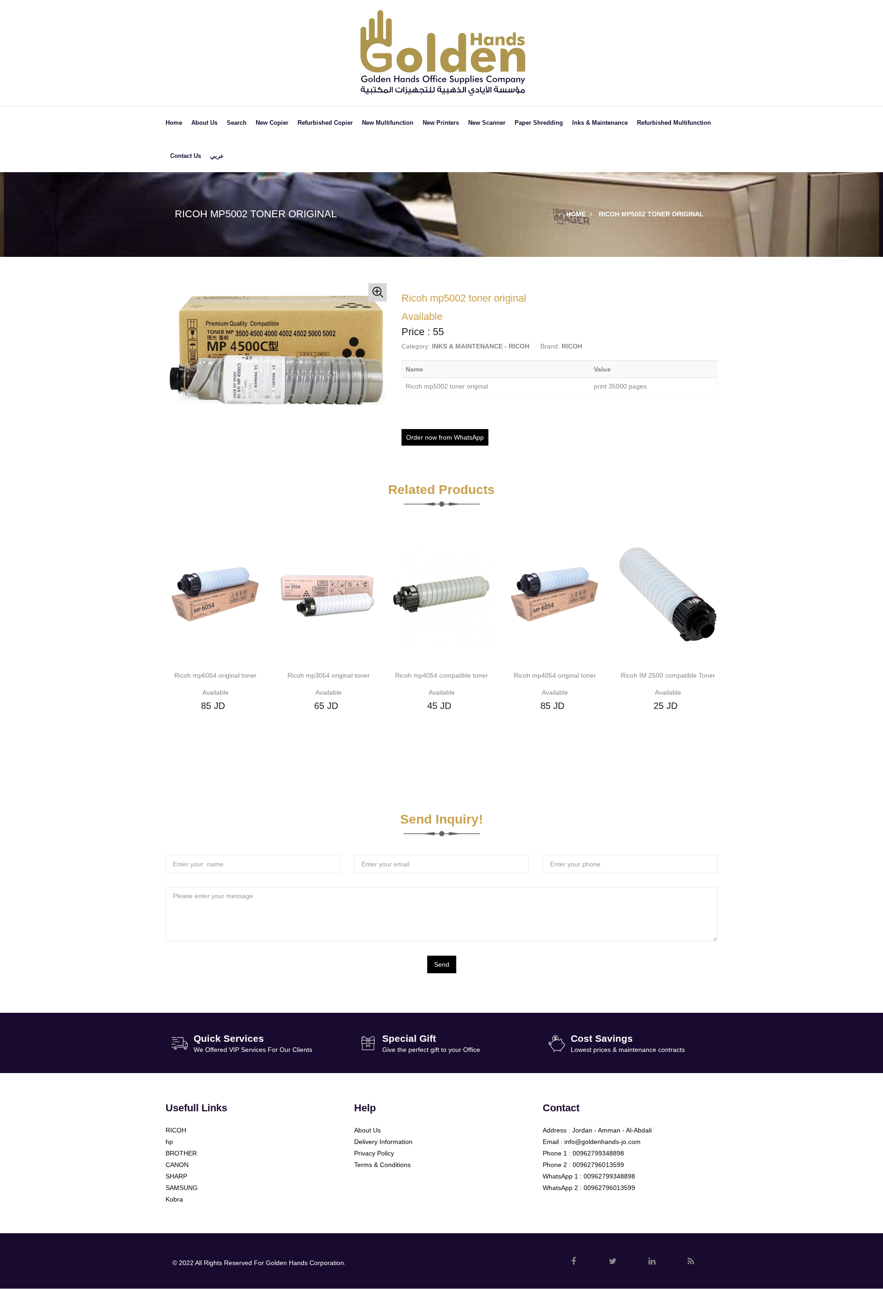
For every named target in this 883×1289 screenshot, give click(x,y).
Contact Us (185, 155)
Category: (415, 346)
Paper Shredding (539, 122)
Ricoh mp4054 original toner (555, 675)
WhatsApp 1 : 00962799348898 (589, 1176)
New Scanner (486, 122)
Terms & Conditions (382, 1164)
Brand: (550, 346)
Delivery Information (383, 1141)
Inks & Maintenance (600, 122)
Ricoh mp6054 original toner (215, 675)
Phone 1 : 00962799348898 (583, 1153)
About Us (204, 122)
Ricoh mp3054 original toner (328, 675)
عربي (217, 155)
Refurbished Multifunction (674, 122)
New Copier (272, 122)
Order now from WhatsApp (445, 437)
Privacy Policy (374, 1153)
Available (215, 692)
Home (174, 122)
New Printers (441, 122)
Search (237, 122)
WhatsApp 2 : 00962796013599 (589, 1187)
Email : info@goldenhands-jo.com (592, 1141)
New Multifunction (387, 122)
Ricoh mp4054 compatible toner (441, 675)
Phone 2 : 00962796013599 (583, 1164)
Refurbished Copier (325, 122)
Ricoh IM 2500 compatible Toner (668, 675)
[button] (377, 292)
